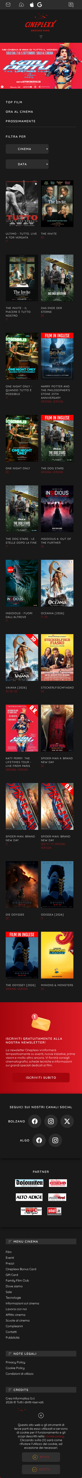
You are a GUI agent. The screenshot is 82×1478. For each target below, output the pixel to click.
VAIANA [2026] (16, 687)
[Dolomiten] (29, 1183)
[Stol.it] (54, 1211)
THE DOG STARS (52, 468)
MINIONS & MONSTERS (57, 985)
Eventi (10, 1258)
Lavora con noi (16, 1309)
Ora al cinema (19, 112)
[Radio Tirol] (57, 1197)
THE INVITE (49, 233)
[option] (41, 66)
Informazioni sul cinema (22, 1303)
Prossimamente (21, 121)
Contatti (11, 1332)
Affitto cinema (15, 1315)
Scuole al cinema (18, 1320)
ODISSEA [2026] (52, 914)
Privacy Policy (15, 1362)
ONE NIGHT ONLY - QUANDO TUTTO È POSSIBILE (19, 390)
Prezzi (10, 1263)
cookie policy (54, 1436)
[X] (67, 1122)
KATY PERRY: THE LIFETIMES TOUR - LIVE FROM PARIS (18, 762)
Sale (9, 1292)
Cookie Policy (15, 1368)
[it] (41, 66)
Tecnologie (13, 1297)
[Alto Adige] (29, 1197)
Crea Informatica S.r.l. (20, 1398)
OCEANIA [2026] (52, 613)
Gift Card (12, 1275)
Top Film (14, 102)
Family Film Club (17, 1280)
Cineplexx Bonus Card (21, 1269)
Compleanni (14, 1326)
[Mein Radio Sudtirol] (58, 1183)
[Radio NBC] (31, 1211)
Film (9, 1252)
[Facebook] (35, 1122)
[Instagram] (51, 1122)
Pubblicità (12, 1337)
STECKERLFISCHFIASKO (57, 687)
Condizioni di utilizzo (20, 1374)
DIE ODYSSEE (15, 914)
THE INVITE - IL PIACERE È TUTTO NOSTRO (18, 311)
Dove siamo (14, 1286)
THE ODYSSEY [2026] (21, 985)
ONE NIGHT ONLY (18, 468)
